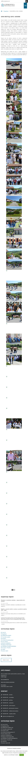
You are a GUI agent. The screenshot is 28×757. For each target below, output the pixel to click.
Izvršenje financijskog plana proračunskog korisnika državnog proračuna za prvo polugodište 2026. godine (13, 618)
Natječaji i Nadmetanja (6, 644)
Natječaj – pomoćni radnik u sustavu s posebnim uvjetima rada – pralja (14, 610)
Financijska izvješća (6, 637)
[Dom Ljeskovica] (8, 5)
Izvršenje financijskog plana (7, 640)
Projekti (3, 649)
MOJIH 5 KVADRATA (6, 643)
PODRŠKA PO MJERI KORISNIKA (9, 646)
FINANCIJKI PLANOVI (6, 635)
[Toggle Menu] (25, 5)
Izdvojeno (4, 638)
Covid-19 (4, 632)
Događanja (6, 11)
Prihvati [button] (21, 754)
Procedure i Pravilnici (6, 647)
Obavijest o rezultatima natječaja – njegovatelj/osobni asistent (13, 601)
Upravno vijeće (5, 650)
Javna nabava (5, 641)
